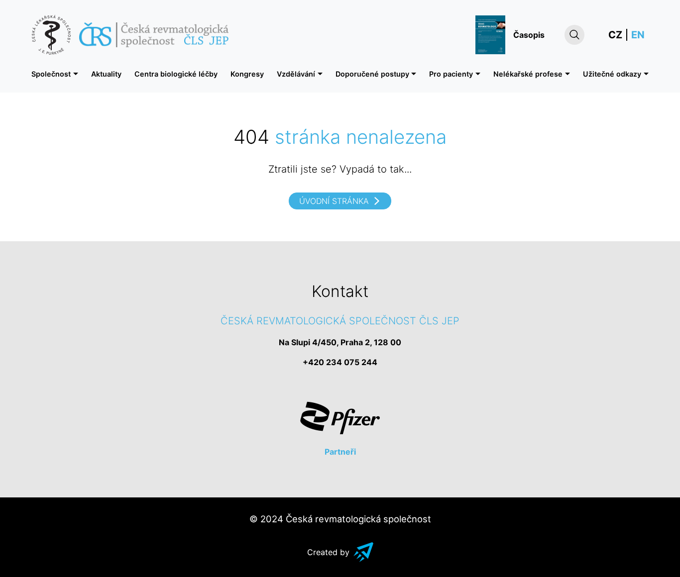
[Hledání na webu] (574, 35)
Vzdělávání (296, 74)
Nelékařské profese (528, 74)
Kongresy (247, 74)
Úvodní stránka (334, 201)
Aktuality (106, 74)
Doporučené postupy (372, 74)
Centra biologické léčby (176, 74)
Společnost (51, 74)
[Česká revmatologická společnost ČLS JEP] (129, 35)
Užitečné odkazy (612, 74)
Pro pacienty (451, 74)
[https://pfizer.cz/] (340, 418)
